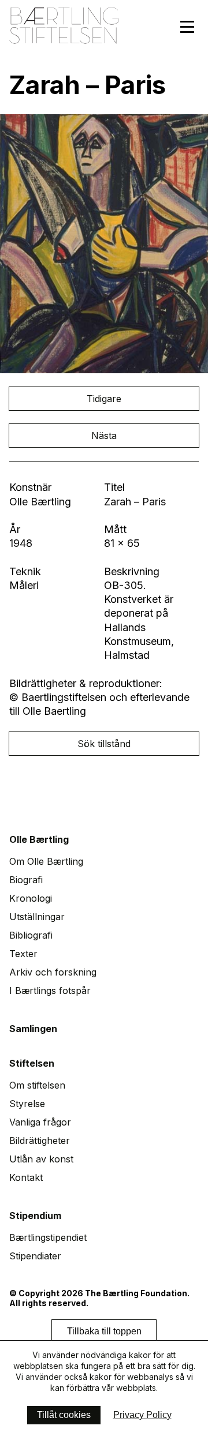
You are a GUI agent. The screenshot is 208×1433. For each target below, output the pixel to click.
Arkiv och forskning (52, 972)
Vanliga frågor (40, 1122)
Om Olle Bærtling (46, 861)
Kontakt (26, 1177)
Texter (23, 953)
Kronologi (30, 898)
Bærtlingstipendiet (48, 1237)
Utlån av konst (41, 1159)
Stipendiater (35, 1256)
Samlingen (33, 1028)
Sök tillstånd (104, 743)
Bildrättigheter (39, 1140)
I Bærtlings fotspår (50, 990)
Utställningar (37, 916)
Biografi (26, 880)
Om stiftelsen (37, 1085)
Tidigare (104, 398)
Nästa (104, 435)
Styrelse (27, 1103)
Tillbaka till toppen (104, 1331)
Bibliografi (31, 935)
